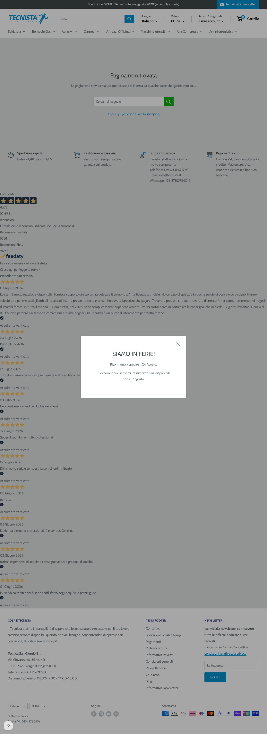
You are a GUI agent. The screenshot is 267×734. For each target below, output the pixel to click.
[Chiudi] (178, 344)
